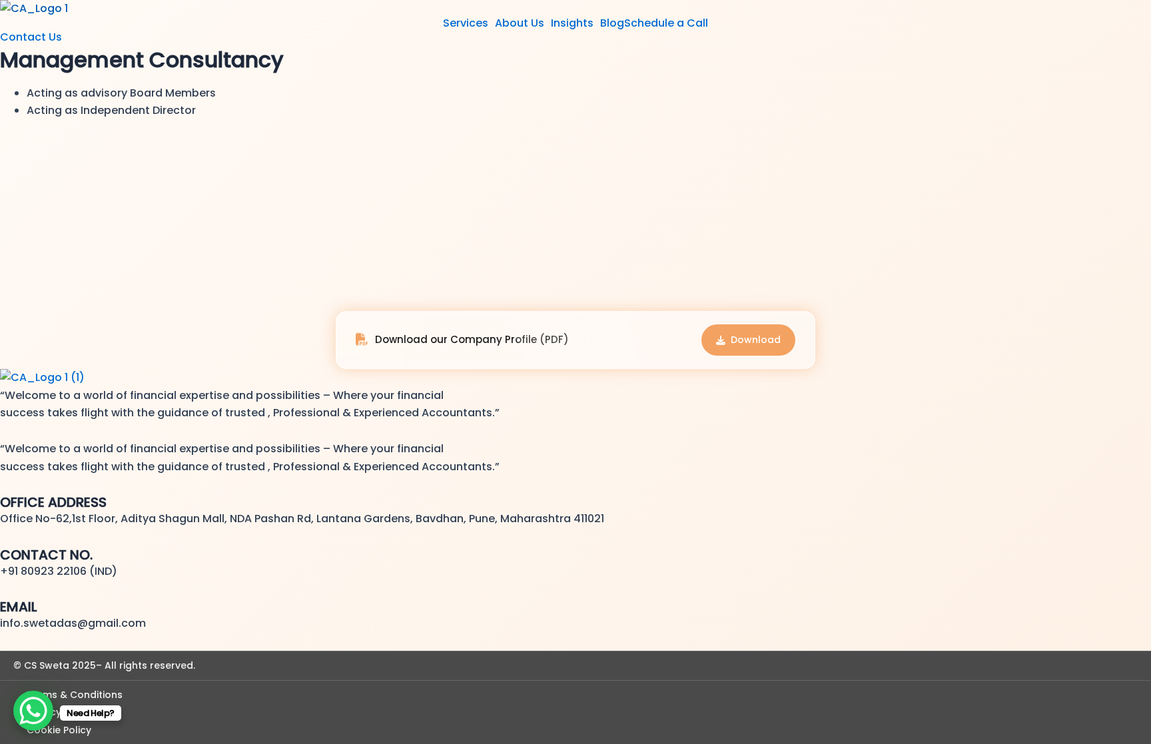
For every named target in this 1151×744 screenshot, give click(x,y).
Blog (612, 23)
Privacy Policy (59, 712)
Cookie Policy (59, 730)
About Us (519, 23)
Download (756, 339)
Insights (572, 23)
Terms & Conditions (75, 694)
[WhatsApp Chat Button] (33, 711)
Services (465, 23)
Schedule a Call (666, 23)
